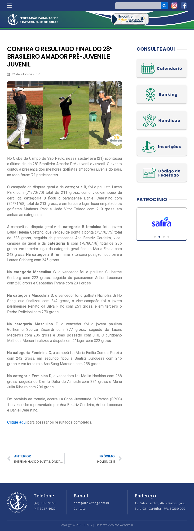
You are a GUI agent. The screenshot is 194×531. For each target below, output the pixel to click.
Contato (80, 508)
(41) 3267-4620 (44, 508)
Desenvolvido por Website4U (115, 525)
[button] (9, 5)
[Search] (164, 5)
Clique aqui (16, 422)
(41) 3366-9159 (44, 503)
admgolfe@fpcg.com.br (92, 503)
